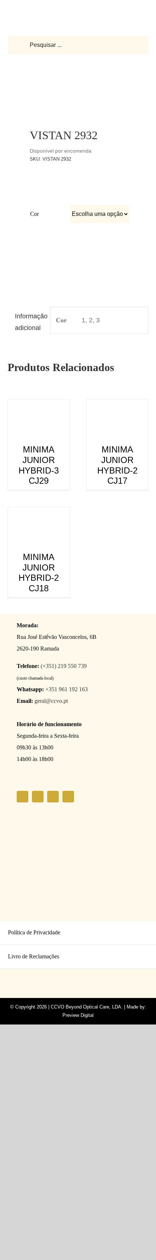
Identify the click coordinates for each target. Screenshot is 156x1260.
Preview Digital (78, 1015)
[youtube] (53, 796)
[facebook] (22, 796)
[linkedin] (68, 796)
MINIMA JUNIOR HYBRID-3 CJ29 (39, 465)
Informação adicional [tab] (29, 322)
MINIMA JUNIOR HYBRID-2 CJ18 (39, 572)
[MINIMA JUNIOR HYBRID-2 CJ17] (117, 405)
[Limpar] (124, 228)
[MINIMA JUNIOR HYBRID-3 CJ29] (38, 405)
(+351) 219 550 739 (64, 666)
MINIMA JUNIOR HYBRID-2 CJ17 (117, 465)
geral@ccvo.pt (51, 701)
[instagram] (38, 796)
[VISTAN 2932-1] (78, 90)
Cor (34, 214)
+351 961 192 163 (66, 689)
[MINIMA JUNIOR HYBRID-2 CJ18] (38, 513)
